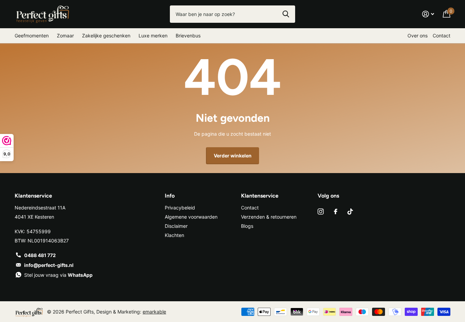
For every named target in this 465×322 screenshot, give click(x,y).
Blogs (247, 226)
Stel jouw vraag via (58, 275)
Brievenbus (188, 35)
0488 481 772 (40, 255)
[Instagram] (321, 211)
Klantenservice (259, 195)
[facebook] (335, 211)
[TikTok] (350, 211)
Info (170, 195)
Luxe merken (153, 35)
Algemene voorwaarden (191, 217)
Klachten (174, 235)
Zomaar (65, 35)
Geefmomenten (32, 35)
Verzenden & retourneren (268, 217)
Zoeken (285, 13)
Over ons (417, 35)
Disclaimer (176, 226)
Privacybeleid (180, 207)
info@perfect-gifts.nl (49, 265)
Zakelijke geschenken (106, 35)
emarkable (154, 312)
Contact (441, 35)
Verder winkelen (233, 155)
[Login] (428, 14)
